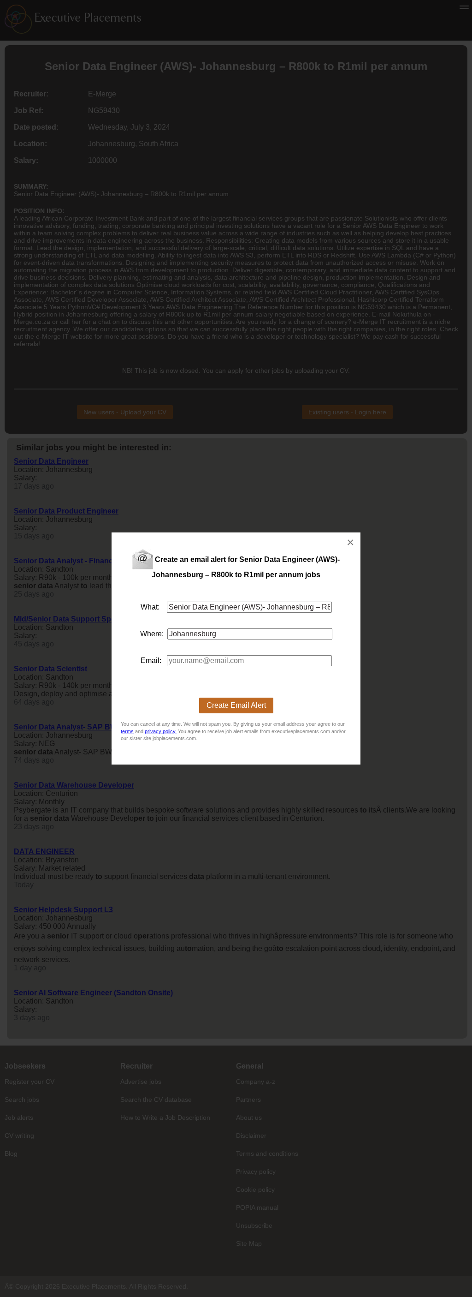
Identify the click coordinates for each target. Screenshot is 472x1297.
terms (127, 731)
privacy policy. (161, 731)
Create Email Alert (236, 705)
